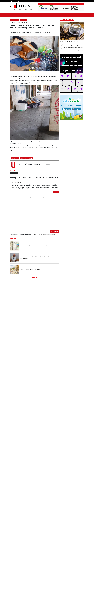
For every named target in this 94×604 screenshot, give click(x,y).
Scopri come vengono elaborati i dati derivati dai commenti (44, 234)
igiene (26, 158)
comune (22, 158)
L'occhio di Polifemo (14, 20)
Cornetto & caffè (66, 19)
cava (18, 158)
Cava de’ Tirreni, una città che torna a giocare (30, 269)
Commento (12, 199)
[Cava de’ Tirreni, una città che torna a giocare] (14, 269)
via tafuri (31, 158)
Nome (11, 216)
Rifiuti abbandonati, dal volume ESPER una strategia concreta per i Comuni (36, 245)
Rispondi (56, 191)
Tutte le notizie (34, 277)
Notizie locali (23, 20)
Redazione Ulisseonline (18, 22)
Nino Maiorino (15, 181)
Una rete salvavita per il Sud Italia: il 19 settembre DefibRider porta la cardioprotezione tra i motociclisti (39, 257)
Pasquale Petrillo (80, 50)
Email (11, 221)
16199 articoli (14, 173)
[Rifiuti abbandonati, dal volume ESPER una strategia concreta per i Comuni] (14, 246)
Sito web (11, 226)
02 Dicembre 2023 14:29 (27, 22)
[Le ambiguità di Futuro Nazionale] (72, 31)
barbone (13, 158)
